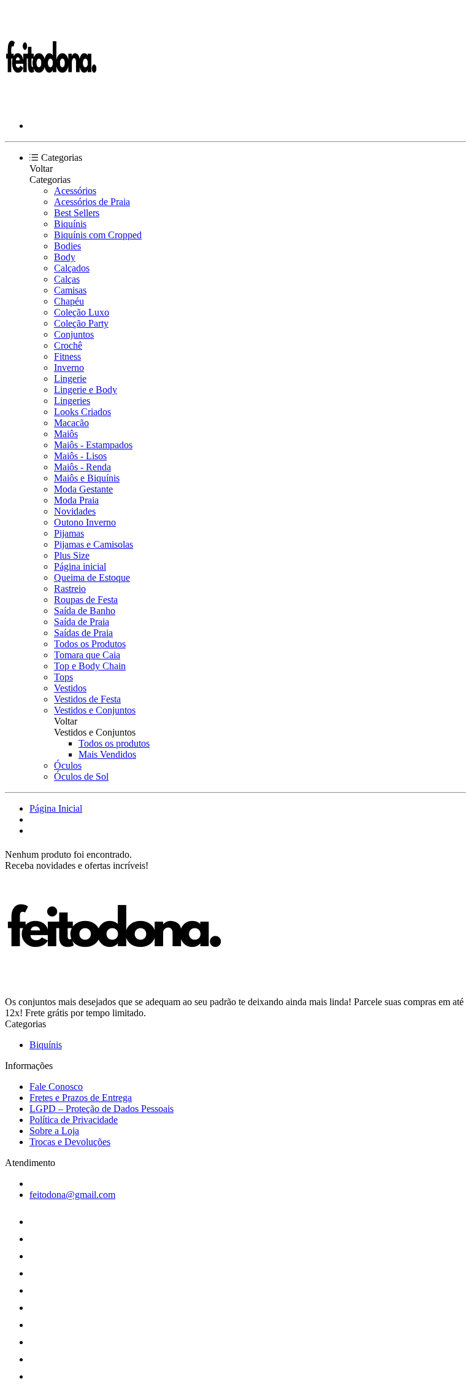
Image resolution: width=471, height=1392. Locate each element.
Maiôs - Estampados (93, 445)
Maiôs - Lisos (80, 456)
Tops (63, 677)
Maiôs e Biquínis (87, 478)
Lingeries (72, 400)
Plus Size (72, 555)
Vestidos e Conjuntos (95, 710)
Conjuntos (74, 334)
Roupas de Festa (86, 599)
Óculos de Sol (81, 776)
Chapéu (69, 301)
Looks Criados (82, 411)
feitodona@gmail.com (72, 1194)
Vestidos (70, 688)
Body (64, 257)
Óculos (68, 765)
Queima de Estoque (92, 577)
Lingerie (70, 378)
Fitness (67, 356)
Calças (67, 279)
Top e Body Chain (90, 666)
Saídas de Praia (83, 633)
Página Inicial (55, 808)
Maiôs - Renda (82, 467)
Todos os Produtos (90, 644)
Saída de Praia (81, 621)
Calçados (72, 268)
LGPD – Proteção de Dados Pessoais (101, 1108)
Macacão (71, 423)
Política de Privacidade (73, 1119)
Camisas (70, 290)
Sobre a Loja (54, 1131)
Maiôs (66, 434)
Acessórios (75, 190)
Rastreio (70, 588)
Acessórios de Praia (92, 201)
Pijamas (69, 533)
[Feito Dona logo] (51, 104)
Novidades (75, 511)
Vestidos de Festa (87, 699)
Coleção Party (81, 323)
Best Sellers (76, 213)
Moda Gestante (83, 489)
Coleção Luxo (81, 312)
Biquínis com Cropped (98, 235)
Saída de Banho (84, 610)
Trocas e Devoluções (69, 1142)
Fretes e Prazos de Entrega (80, 1097)
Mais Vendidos (107, 754)
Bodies (67, 246)
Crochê (68, 345)
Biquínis (70, 224)
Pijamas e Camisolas (93, 544)
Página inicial (80, 566)
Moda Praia (76, 500)
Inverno (69, 367)
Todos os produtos (114, 743)
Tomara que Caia (87, 655)
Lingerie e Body (85, 389)
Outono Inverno (85, 522)
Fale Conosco (56, 1086)
